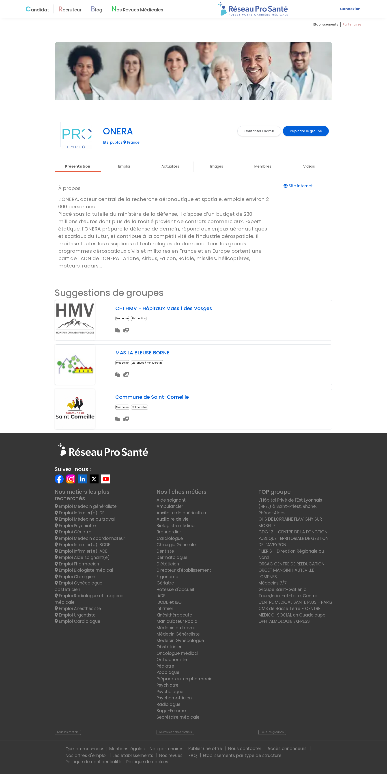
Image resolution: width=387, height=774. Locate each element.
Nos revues (171, 755)
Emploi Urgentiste (77, 615)
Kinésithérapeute (174, 615)
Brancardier (169, 532)
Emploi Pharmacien (78, 564)
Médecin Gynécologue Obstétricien (180, 644)
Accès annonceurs (287, 749)
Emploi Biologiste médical (85, 570)
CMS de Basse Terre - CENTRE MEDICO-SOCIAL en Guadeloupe (291, 612)
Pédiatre (165, 666)
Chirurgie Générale (176, 545)
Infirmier (165, 609)
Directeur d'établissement (184, 570)
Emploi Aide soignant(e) (84, 557)
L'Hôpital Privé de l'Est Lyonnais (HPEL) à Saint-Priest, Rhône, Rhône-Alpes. (290, 506)
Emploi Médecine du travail (87, 519)
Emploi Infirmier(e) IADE (82, 551)
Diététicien (168, 564)
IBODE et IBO (169, 602)
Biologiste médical (176, 526)
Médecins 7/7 (272, 583)
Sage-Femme (171, 711)
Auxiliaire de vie (173, 519)
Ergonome (167, 577)
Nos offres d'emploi (86, 755)
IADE (161, 596)
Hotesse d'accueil (175, 589)
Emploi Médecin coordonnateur (91, 538)
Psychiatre (167, 685)
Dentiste (165, 551)
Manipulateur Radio (177, 621)
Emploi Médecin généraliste (87, 506)
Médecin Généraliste (178, 634)
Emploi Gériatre (74, 532)
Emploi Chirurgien (76, 577)
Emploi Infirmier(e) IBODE (84, 545)
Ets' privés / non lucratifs (147, 362)
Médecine (122, 318)
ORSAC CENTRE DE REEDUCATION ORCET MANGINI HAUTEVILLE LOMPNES (291, 570)
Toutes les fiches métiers (175, 732)
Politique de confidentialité (93, 762)
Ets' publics (139, 318)
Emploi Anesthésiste (79, 609)
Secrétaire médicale (178, 717)
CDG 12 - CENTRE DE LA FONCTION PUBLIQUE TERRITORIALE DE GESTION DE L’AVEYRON (293, 538)
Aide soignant (171, 500)
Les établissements (133, 755)
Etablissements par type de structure (243, 755)
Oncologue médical (177, 653)
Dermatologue (172, 557)
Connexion (350, 8)
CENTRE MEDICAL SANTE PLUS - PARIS (295, 602)
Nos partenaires (166, 749)
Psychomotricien (174, 698)
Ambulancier (170, 506)
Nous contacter (245, 749)
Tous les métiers (68, 732)
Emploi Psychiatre (77, 526)
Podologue (168, 672)
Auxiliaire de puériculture (182, 513)
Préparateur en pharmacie (185, 679)
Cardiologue (170, 538)
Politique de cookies (147, 762)
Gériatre (165, 583)
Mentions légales (127, 749)
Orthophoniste (172, 660)
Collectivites (139, 407)
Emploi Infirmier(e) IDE (81, 513)
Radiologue (169, 704)
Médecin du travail (177, 628)
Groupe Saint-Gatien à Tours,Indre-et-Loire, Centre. (288, 592)
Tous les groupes (272, 732)
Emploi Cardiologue (79, 621)
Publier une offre (205, 749)
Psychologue (170, 692)
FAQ (193, 755)
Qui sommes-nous (84, 749)
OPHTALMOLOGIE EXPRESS (284, 621)
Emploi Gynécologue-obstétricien (80, 586)
